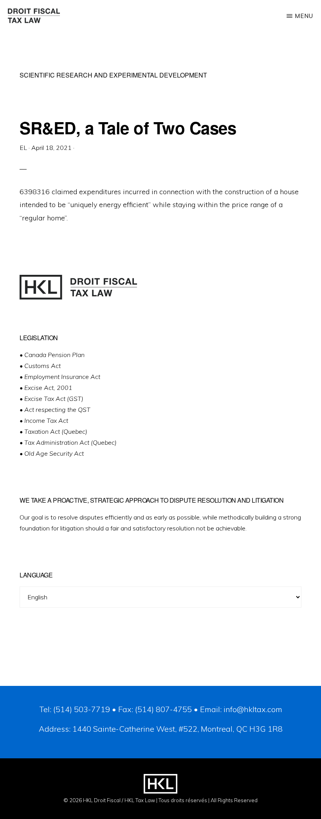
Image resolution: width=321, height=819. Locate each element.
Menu (304, 16)
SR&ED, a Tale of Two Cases (128, 127)
